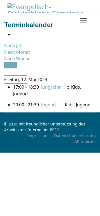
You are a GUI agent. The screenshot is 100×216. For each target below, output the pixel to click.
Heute (10, 65)
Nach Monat (17, 52)
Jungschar (51, 87)
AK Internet (85, 141)
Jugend (48, 105)
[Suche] (6, 72)
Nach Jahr (14, 45)
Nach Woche (17, 59)
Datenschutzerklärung (75, 135)
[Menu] (83, 20)
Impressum (38, 135)
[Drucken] (14, 34)
